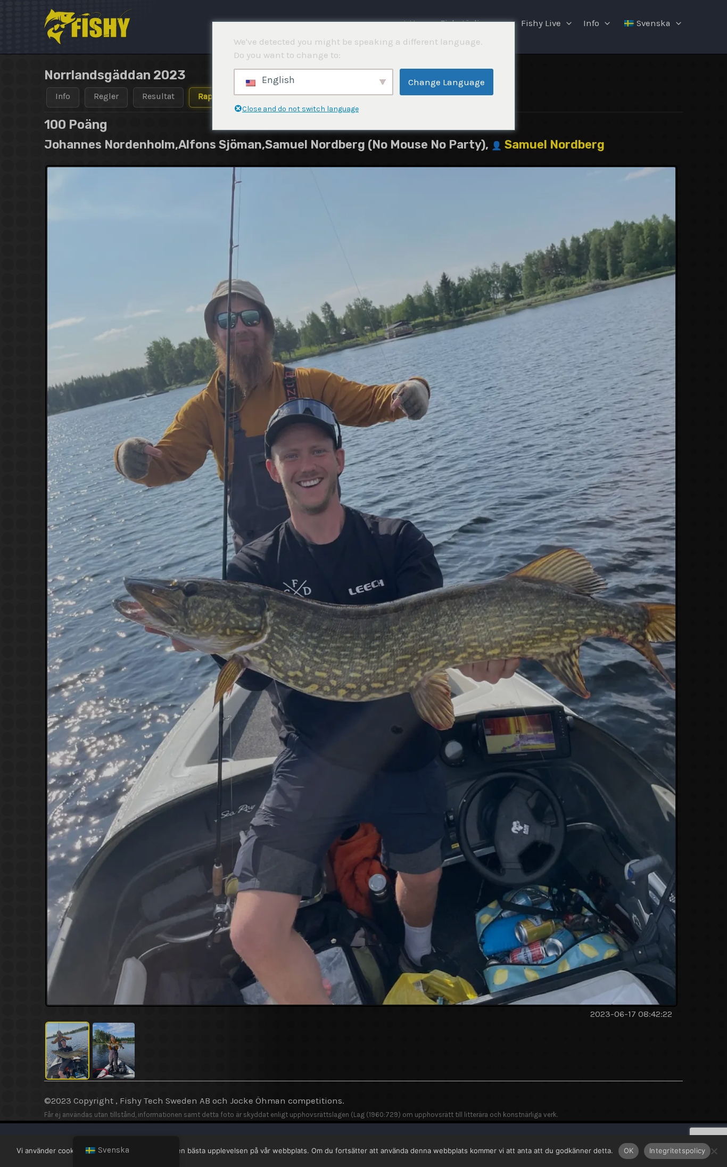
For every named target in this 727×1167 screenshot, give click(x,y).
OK (629, 1150)
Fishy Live (541, 23)
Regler (106, 96)
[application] (566, 23)
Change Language (446, 82)
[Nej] (713, 1151)
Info (591, 23)
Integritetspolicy (677, 1150)
